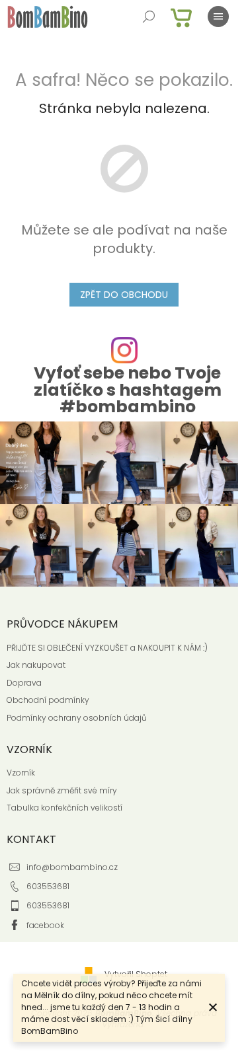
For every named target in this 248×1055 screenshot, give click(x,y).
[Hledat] (149, 16)
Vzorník (21, 773)
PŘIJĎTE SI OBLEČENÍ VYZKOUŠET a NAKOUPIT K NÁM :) (107, 648)
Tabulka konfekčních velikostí (64, 808)
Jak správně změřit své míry (62, 790)
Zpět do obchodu (124, 294)
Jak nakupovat (36, 665)
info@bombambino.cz (72, 867)
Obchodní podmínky (48, 700)
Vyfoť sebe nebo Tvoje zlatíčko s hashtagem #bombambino (128, 390)
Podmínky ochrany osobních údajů (77, 718)
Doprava (24, 683)
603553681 (47, 886)
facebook (45, 925)
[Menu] (218, 16)
